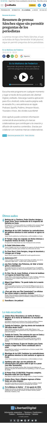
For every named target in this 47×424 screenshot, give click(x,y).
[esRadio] (10, 5)
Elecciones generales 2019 (16, 135)
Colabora (32, 5)
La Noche (35, 10)
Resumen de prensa (8, 15)
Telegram (32, 420)
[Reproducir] (23, 77)
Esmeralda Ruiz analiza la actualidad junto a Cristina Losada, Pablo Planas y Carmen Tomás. (24, 347)
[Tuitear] (8, 56)
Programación (5, 10)
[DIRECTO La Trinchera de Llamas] (39, 5)
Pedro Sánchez (29, 135)
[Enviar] (12, 56)
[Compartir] (4, 56)
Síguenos (27, 56)
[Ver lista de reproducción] (41, 84)
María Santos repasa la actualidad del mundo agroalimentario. (24, 253)
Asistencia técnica (23, 414)
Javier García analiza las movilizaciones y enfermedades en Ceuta (24, 233)
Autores (35, 414)
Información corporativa (13, 412)
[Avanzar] (31, 77)
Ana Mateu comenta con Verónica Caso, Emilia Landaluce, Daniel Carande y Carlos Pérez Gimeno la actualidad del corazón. (23, 381)
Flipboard (28, 420)
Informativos (16, 10)
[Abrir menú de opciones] (42, 77)
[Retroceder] (15, 77)
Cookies (12, 414)
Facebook (11, 420)
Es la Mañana (26, 10)
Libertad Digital (23, 408)
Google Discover (25, 420)
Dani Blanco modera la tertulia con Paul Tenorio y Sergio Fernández (24, 374)
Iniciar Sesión (44, 5)
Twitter (14, 420)
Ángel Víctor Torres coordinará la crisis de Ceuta (22, 1)
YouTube (21, 420)
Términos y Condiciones (33, 412)
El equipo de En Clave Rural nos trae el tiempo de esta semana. (24, 240)
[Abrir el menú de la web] (3, 5)
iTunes (35, 420)
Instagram (18, 420)
